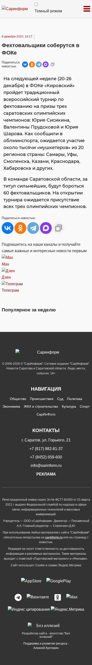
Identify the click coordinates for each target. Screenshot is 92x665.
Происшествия (41, 399)
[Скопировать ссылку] (52, 64)
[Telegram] (39, 64)
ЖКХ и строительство (41, 406)
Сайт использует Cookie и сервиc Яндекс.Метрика (46, 565)
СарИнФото (46, 414)
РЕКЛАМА (46, 474)
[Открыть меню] (86, 9)
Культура (69, 406)
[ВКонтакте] (25, 64)
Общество (18, 399)
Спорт (85, 406)
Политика (74, 399)
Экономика (11, 406)
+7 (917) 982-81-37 (46, 449)
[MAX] (46, 64)
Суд (60, 399)
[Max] (72, 597)
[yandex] (29, 609)
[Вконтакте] (38, 597)
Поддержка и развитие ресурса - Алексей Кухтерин (46, 646)
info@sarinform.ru (46, 465)
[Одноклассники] (32, 64)
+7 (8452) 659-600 (46, 457)
